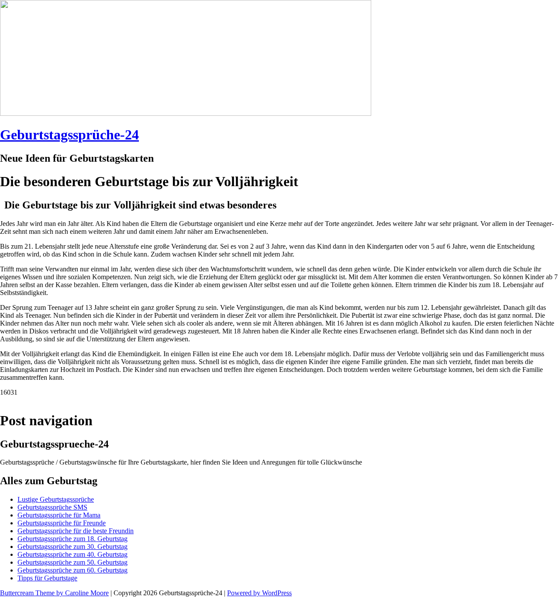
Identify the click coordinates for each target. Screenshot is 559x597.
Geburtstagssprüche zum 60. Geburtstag (72, 570)
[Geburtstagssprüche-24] (185, 113)
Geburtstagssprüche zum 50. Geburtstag (72, 562)
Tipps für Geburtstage (47, 578)
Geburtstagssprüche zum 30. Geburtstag (72, 546)
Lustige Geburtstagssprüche (55, 499)
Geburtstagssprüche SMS (52, 507)
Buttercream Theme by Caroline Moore (54, 593)
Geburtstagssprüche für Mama (58, 515)
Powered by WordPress (259, 593)
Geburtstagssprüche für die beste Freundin (75, 531)
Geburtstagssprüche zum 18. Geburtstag (72, 538)
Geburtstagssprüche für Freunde (61, 523)
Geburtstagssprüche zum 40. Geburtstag (72, 554)
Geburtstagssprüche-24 (69, 134)
